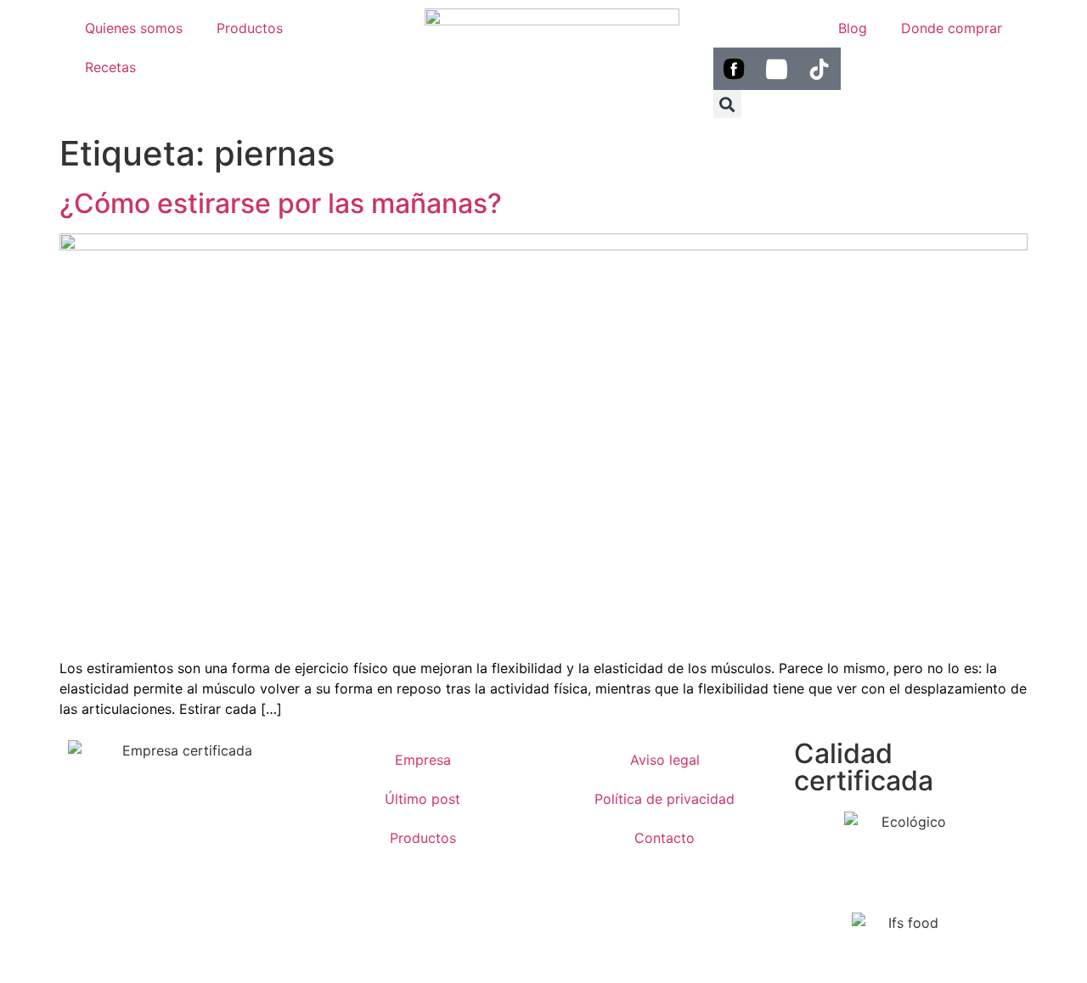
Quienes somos (134, 28)
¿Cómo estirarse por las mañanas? (280, 203)
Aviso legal (665, 759)
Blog (852, 28)
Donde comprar (951, 28)
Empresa (423, 759)
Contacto (664, 837)
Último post (422, 798)
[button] (727, 104)
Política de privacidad (664, 798)
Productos (250, 28)
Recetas (110, 67)
